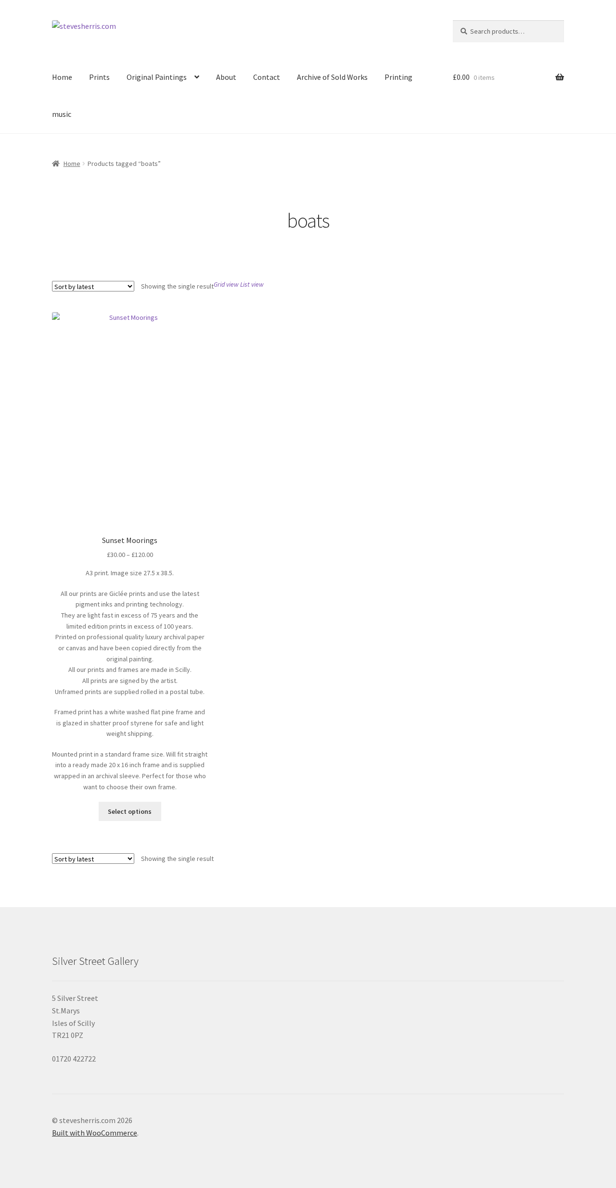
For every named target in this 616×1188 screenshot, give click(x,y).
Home (62, 77)
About (226, 77)
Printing (398, 77)
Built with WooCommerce (94, 1132)
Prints (99, 77)
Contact (266, 77)
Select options (130, 811)
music (61, 114)
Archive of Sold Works (332, 77)
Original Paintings (157, 77)
